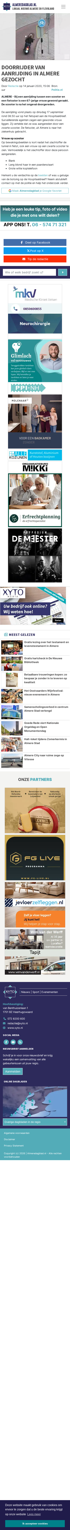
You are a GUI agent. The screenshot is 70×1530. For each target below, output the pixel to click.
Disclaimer (9, 1139)
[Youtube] (13, 1042)
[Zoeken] (62, 272)
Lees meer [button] (34, 1514)
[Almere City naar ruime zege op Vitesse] (12, 760)
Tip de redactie (37, 259)
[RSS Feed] (20, 1042)
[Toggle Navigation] (63, 6)
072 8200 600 (16, 1018)
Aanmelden (12, 1071)
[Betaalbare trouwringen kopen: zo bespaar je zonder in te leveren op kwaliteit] (12, 680)
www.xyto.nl (15, 1027)
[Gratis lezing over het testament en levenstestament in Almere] (12, 647)
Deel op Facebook (37, 242)
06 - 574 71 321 (49, 224)
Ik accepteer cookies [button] (35, 1523)
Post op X (36, 251)
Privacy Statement (14, 1145)
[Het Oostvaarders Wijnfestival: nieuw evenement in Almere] (12, 696)
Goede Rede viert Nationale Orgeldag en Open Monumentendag (41, 726)
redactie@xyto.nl (18, 1023)
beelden (43, 175)
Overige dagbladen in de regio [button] (22, 1121)
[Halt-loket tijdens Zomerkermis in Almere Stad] (12, 744)
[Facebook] (6, 1042)
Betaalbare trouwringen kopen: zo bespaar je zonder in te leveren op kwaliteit (45, 678)
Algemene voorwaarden (16, 1133)
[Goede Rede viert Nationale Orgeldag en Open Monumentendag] (12, 728)
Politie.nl (57, 89)
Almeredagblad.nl (24, 5)
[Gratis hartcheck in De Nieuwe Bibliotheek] (12, 663)
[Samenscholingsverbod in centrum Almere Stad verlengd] (12, 712)
